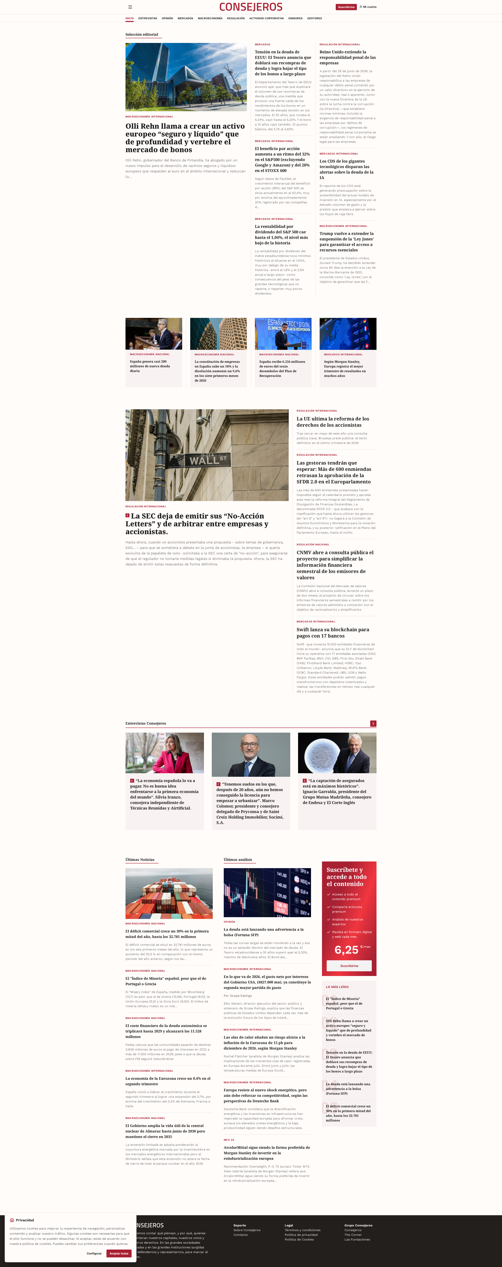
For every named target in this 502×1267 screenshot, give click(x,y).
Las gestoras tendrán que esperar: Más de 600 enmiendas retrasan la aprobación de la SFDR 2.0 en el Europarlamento (334, 472)
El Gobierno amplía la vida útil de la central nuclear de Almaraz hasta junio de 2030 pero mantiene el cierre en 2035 (165, 1131)
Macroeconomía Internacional (149, 116)
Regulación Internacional (340, 44)
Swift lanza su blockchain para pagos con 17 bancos (333, 632)
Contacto (241, 1235)
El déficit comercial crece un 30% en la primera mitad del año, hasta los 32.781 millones (167, 934)
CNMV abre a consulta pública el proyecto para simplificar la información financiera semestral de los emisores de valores (335, 565)
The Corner (353, 1235)
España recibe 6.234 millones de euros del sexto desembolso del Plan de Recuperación (282, 368)
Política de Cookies (299, 1239)
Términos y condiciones (302, 1230)
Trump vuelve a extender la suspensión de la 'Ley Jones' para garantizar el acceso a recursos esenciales (347, 242)
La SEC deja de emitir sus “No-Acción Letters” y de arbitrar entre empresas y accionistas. (197, 524)
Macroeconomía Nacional (150, 354)
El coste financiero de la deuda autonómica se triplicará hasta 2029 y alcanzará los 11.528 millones (166, 1031)
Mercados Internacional (274, 141)
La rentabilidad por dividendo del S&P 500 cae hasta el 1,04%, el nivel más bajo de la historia (281, 235)
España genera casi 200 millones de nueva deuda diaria (150, 366)
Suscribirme (346, 7)
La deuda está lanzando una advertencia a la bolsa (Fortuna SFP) (264, 932)
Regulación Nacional (313, 544)
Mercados (263, 44)
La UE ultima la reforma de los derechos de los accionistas (333, 422)
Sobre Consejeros (247, 1230)
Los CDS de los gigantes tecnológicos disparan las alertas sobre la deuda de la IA (347, 169)
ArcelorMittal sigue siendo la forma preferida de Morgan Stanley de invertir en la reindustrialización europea (267, 1153)
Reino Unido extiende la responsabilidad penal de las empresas (348, 57)
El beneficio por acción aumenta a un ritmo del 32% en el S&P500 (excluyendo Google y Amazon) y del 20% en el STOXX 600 (282, 159)
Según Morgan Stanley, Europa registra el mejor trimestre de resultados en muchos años (345, 368)
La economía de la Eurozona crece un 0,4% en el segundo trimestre (168, 1081)
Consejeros (353, 1230)
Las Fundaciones (357, 1239)
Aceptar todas (119, 1253)
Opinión (229, 921)
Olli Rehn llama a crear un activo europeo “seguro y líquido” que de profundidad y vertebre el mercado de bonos (185, 138)
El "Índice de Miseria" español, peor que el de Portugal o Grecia (166, 981)
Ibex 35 (229, 1139)
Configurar (94, 1253)
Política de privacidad (301, 1235)
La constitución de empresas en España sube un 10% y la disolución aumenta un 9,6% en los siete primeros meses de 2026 (217, 371)
